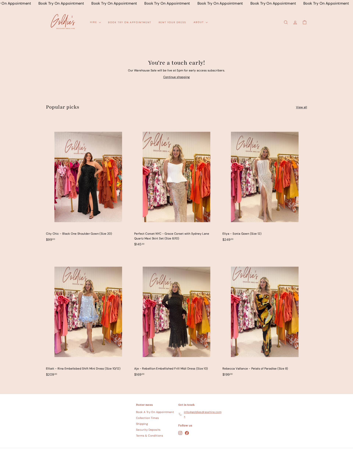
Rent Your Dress (172, 22)
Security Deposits (148, 430)
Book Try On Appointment (129, 22)
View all (301, 107)
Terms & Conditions (149, 435)
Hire (94, 22)
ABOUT (199, 22)
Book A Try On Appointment (155, 412)
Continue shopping (176, 77)
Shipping (142, 424)
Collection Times (147, 418)
